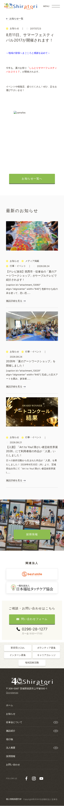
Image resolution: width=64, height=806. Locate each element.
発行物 (9, 739)
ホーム (9, 705)
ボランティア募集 (46, 647)
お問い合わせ (13, 764)
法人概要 (10, 747)
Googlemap (12, 692)
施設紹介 (10, 730)
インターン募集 (18, 655)
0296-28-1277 (34, 629)
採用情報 (10, 756)
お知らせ (10, 714)
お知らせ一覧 (16, 18)
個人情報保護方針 (14, 799)
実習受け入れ (18, 647)
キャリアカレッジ (46, 655)
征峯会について (14, 722)
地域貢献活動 (32, 662)
